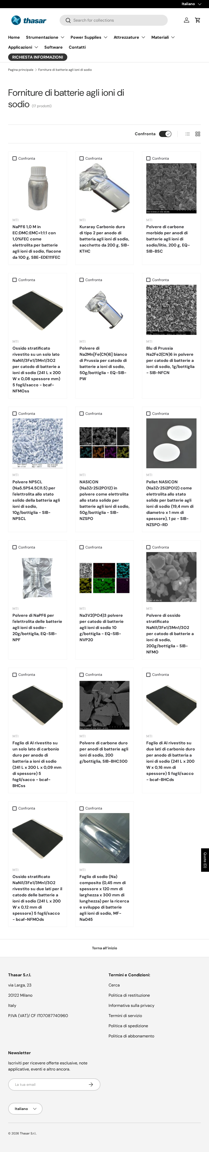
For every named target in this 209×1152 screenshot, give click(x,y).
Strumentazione (42, 37)
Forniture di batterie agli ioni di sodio (65, 70)
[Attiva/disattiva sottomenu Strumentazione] (62, 37)
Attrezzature (126, 37)
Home (14, 37)
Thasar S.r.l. (28, 1133)
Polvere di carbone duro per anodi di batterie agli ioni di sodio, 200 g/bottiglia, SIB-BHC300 (104, 752)
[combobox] (114, 20)
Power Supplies (86, 37)
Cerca (114, 985)
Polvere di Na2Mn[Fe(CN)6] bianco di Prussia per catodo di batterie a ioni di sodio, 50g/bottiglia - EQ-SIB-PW (103, 363)
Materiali (160, 37)
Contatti (77, 47)
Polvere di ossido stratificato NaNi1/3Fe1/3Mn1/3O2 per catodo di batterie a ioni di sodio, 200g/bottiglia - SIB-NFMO (170, 634)
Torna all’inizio (104, 948)
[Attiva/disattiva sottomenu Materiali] (173, 37)
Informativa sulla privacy (131, 1005)
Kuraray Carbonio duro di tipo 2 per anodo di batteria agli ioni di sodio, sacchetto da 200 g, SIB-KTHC (104, 239)
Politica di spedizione (128, 1025)
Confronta (145, 133)
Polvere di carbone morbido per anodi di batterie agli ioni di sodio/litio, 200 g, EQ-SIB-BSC (168, 239)
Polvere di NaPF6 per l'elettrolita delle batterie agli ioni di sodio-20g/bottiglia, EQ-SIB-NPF (37, 627)
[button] (197, 20)
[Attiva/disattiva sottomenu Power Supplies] (105, 37)
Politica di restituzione (129, 995)
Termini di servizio (125, 1015)
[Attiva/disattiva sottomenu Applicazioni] (36, 47)
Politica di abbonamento (131, 1036)
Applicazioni (20, 47)
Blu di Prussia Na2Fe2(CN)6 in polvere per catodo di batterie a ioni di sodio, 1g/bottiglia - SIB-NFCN (170, 360)
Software (53, 47)
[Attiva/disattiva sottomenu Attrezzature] (143, 37)
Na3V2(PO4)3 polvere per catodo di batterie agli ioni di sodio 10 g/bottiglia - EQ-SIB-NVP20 (102, 627)
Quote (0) (205, 860)
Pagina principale (20, 70)
